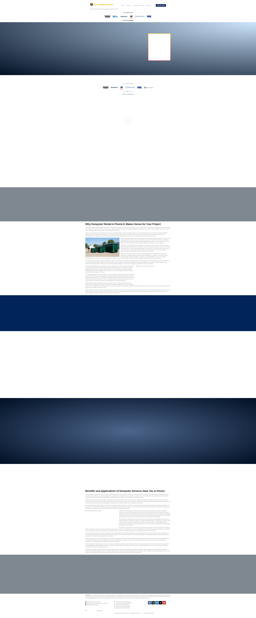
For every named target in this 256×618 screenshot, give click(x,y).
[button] (128, 121)
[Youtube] (164, 602)
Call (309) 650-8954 (148, 613)
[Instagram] (153, 602)
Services (135, 5)
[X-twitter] (160, 602)
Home (123, 5)
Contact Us (148, 5)
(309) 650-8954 (161, 5)
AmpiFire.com (131, 94)
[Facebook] (149, 602)
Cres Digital (131, 20)
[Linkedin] (157, 602)
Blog (142, 5)
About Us (129, 5)
